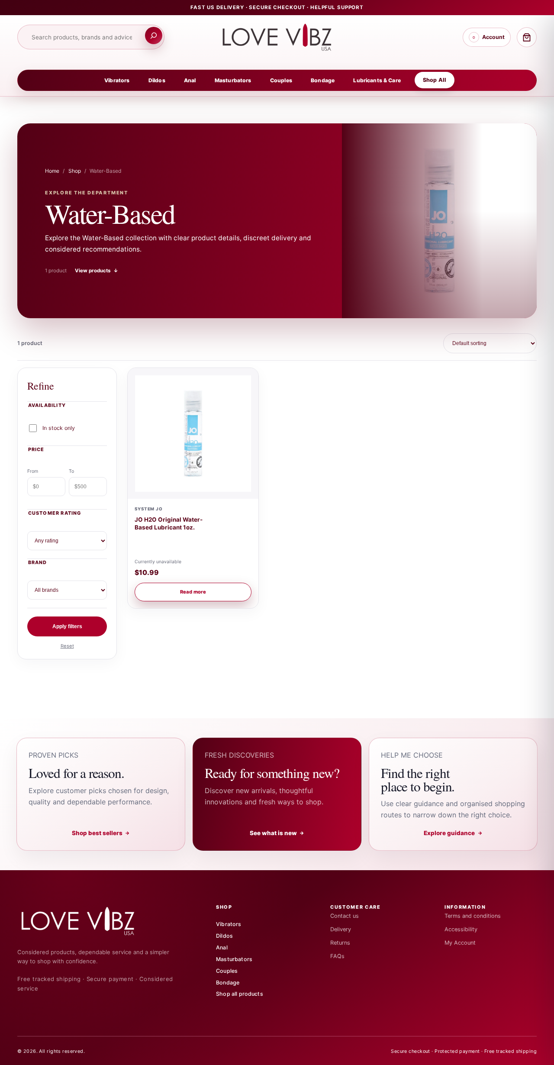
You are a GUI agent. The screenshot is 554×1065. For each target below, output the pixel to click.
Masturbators (233, 80)
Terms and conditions (472, 916)
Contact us (344, 916)
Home (52, 171)
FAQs (337, 956)
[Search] (153, 35)
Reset (67, 646)
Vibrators (116, 80)
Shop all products (239, 994)
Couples (281, 80)
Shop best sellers (101, 832)
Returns (340, 942)
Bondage (323, 80)
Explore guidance (453, 832)
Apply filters (67, 626)
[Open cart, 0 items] (527, 37)
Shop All (434, 80)
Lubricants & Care (376, 80)
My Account (460, 942)
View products (96, 271)
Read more (193, 592)
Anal (190, 80)
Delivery (340, 929)
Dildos (156, 80)
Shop (74, 171)
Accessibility (460, 929)
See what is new (277, 832)
